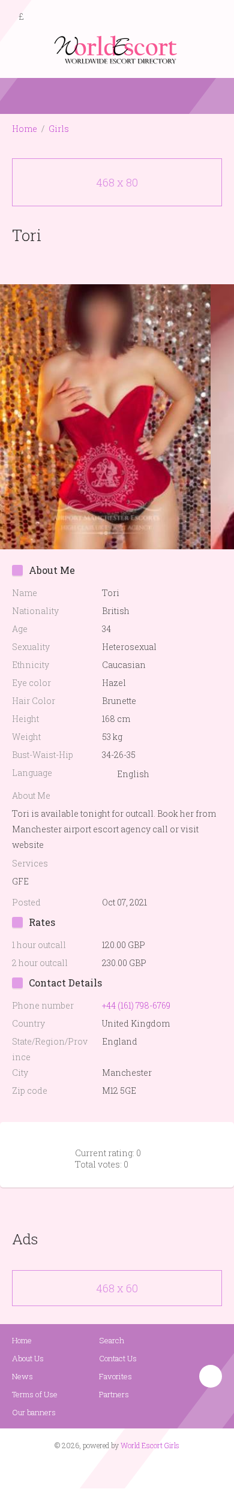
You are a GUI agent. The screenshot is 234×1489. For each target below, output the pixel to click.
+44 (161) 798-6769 (136, 1005)
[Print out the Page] (105, 263)
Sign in (214, 17)
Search (111, 1340)
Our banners (34, 1412)
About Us (28, 1358)
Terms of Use (35, 1394)
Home (24, 128)
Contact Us (118, 1358)
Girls (59, 128)
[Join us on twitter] (139, 1468)
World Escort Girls (150, 1445)
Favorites (115, 1376)
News (22, 1376)
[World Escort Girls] (117, 49)
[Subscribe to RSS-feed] (91, 1468)
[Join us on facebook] (113, 1468)
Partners (114, 1394)
